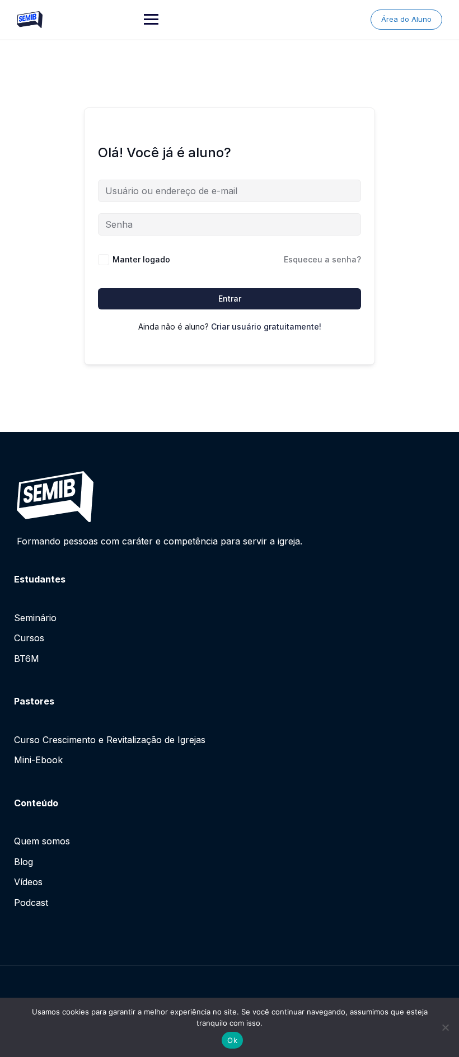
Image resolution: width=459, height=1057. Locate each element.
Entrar (229, 298)
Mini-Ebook (38, 759)
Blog (23, 861)
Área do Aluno (406, 19)
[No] (445, 1027)
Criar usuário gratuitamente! (266, 326)
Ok (232, 1040)
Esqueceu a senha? (322, 259)
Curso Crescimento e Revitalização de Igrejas (109, 739)
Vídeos (28, 881)
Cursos (29, 637)
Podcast (31, 902)
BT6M (26, 658)
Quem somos (42, 841)
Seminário (35, 617)
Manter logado (141, 259)
